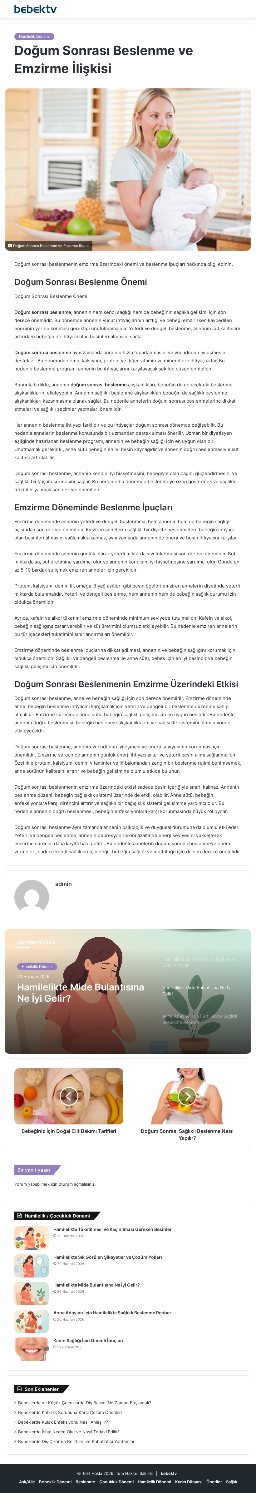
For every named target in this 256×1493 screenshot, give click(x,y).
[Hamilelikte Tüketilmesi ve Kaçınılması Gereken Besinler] (31, 1238)
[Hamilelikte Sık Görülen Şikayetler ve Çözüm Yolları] (31, 1265)
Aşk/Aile (27, 1481)
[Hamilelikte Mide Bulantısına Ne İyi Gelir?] (31, 1293)
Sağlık (231, 1481)
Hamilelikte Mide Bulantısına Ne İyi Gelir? (96, 1284)
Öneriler (214, 1481)
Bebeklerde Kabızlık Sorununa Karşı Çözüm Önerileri (70, 1412)
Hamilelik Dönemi (34, 36)
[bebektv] (34, 9)
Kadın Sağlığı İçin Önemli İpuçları (88, 1340)
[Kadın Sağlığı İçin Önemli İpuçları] (31, 1349)
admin (63, 883)
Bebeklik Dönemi (55, 1481)
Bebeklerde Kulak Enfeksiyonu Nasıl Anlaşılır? (63, 1422)
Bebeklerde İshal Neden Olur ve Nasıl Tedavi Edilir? (69, 1431)
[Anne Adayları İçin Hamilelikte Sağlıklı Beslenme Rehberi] (31, 1321)
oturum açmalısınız (77, 1184)
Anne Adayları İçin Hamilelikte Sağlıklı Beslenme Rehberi (113, 1312)
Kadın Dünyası (188, 1481)
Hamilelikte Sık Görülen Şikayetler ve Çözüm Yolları (107, 1257)
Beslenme (85, 1481)
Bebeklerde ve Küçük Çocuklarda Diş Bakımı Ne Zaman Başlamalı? (84, 1402)
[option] (128, 991)
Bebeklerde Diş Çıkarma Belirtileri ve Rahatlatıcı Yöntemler (76, 1441)
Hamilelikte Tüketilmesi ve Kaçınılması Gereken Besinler (112, 1229)
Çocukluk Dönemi (116, 1481)
